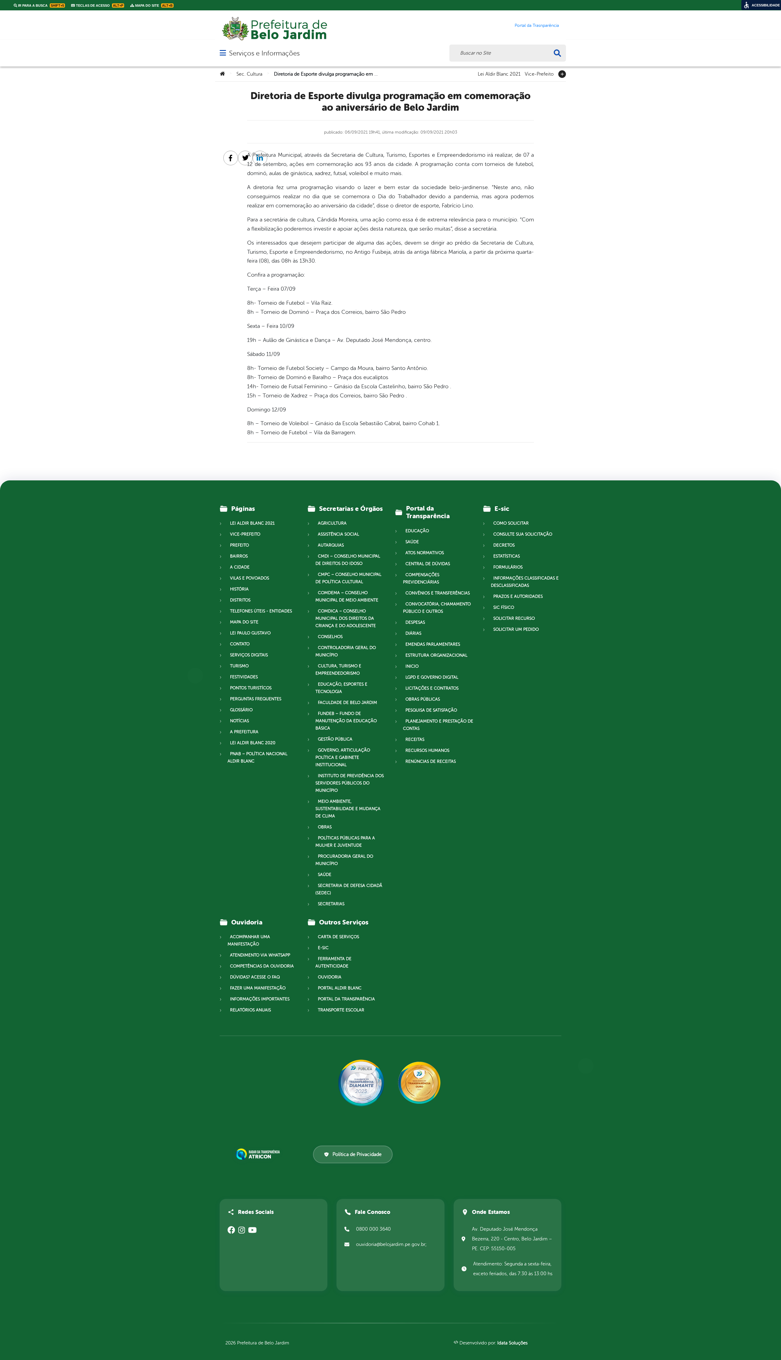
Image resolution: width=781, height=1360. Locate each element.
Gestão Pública (335, 739)
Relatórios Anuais (250, 1010)
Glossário (241, 710)
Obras (325, 827)
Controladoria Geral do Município (345, 651)
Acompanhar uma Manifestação (249, 940)
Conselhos (330, 636)
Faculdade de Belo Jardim (347, 702)
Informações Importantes (260, 999)
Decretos (504, 545)
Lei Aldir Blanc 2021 (499, 73)
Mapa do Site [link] (153, 5)
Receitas (414, 739)
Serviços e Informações (264, 53)
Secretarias (331, 904)
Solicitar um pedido (516, 629)
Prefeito (239, 545)
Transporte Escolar (341, 1010)
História (239, 589)
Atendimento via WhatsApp (260, 955)
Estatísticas (506, 556)
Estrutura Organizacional (436, 655)
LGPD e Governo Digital (431, 677)
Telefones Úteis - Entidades (261, 611)
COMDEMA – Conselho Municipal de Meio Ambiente (346, 596)
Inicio (412, 666)
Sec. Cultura (249, 74)
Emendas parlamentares (432, 644)
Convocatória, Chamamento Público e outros (437, 608)
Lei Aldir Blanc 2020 (252, 743)
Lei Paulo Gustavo (250, 633)
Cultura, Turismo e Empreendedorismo (338, 670)
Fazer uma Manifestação (258, 988)
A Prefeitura (244, 732)
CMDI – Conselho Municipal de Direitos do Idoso (347, 560)
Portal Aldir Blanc (340, 988)
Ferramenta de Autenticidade (333, 962)
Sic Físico (503, 607)
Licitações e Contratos (432, 688)
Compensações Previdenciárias (421, 578)
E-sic (323, 948)
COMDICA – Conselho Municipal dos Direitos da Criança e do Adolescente (345, 618)
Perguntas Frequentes (255, 699)
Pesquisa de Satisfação (431, 710)
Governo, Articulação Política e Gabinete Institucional (342, 757)
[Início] (222, 74)
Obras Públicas (422, 699)
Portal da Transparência (346, 999)
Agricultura (332, 523)
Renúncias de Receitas (430, 761)
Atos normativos (424, 553)
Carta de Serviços (338, 937)
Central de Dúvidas (427, 564)
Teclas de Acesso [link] (99, 5)
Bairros (239, 556)
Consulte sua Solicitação (522, 534)
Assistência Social (338, 534)
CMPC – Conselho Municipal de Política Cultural (348, 578)
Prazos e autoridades (518, 596)
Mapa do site (244, 622)
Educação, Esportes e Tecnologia (341, 688)
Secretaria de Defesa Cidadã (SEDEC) (348, 889)
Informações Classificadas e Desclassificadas (525, 582)
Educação (417, 531)
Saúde (324, 874)
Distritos (240, 600)
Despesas (415, 622)
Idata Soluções (512, 1343)
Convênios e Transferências (437, 593)
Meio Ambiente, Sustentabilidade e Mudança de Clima (347, 808)
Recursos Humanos (427, 750)
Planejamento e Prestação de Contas (438, 725)
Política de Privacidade (357, 1154)
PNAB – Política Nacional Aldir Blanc (257, 757)
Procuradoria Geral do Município (344, 860)
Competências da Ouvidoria (262, 966)
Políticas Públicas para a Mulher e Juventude (345, 842)
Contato (240, 644)
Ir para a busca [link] (40, 5)
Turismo (239, 666)
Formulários (508, 567)
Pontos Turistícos (251, 688)
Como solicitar (511, 523)
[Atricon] (259, 1154)
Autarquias (331, 545)
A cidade (240, 567)
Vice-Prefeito (539, 73)
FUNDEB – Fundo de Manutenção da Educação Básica (346, 720)
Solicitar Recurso (514, 618)
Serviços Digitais (249, 655)
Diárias (413, 633)
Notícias (239, 721)
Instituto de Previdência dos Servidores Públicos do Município (349, 783)
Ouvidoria (329, 977)
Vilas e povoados (249, 578)
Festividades (244, 677)
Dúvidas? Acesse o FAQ (255, 977)
